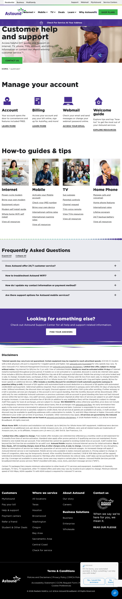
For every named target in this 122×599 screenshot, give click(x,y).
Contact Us (12, 60)
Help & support (10, 510)
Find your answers (61, 332)
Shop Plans (108, 12)
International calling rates (45, 212)
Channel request (71, 204)
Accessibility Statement (43, 582)
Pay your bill (9, 504)
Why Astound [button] (87, 12)
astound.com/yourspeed (81, 364)
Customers (9, 492)
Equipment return (10, 204)
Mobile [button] (42, 12)
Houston (37, 510)
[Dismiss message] (116, 564)
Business (20, 2)
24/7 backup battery (103, 217)
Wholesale (68, 529)
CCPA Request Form (67, 582)
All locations (39, 498)
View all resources (11, 221)
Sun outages (69, 195)
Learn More (9, 126)
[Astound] (15, 12)
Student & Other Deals (14, 527)
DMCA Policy (74, 577)
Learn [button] (71, 12)
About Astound (73, 492)
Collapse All (21, 256)
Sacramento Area (42, 538)
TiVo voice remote (72, 209)
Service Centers (110, 2)
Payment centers (11, 516)
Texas (35, 504)
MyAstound (96, 2)
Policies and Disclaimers (39, 577)
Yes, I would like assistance (94, 581)
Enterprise (69, 523)
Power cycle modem (12, 195)
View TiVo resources (73, 214)
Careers (67, 504)
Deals (61, 12)
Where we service (44, 492)
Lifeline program (101, 212)
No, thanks (111, 581)
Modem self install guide (14, 209)
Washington (39, 521)
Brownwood (39, 516)
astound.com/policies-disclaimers (68, 367)
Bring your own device (43, 207)
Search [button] (96, 12)
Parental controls (71, 199)
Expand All (6, 256)
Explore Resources (104, 130)
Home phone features (104, 202)
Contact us (101, 492)
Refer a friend (9, 521)
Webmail (85, 2)
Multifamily (31, 2)
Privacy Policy (59, 577)
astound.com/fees (84, 404)
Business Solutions (76, 511)
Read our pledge (104, 527)
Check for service (42, 550)
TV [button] (51, 12)
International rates (102, 207)
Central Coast (40, 544)
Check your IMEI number (44, 202)
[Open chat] (114, 593)
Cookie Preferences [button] (61, 585)
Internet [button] (28, 12)
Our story (68, 498)
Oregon (36, 527)
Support (74, 2)
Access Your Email (74, 126)
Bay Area (37, 533)
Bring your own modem (13, 199)
